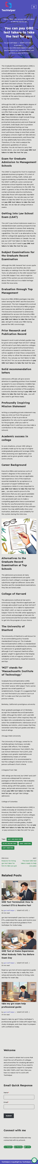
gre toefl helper (12, 43)
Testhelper (6, 1162)
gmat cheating (25, 843)
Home (6, 19)
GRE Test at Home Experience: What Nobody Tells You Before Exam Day (18, 954)
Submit (9, 1116)
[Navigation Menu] (33, 7)
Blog (11, 19)
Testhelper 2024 (28, 1162)
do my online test (9, 843)
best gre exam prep (15, 839)
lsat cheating (8, 848)
